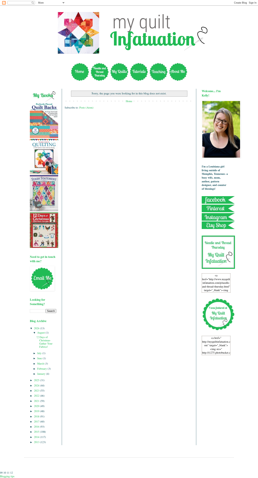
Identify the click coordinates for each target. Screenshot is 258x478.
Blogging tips (7, 476)
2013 (37, 442)
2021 (37, 401)
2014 (37, 437)
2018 (37, 416)
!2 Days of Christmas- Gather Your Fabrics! (44, 341)
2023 (37, 390)
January (41, 373)
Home (129, 101)
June (40, 358)
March (41, 363)
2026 (37, 328)
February (42, 368)
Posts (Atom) (86, 107)
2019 (37, 411)
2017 (37, 421)
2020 (37, 406)
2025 (37, 380)
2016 (37, 426)
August (41, 332)
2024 (37, 385)
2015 (37, 431)
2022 (37, 395)
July (39, 353)
